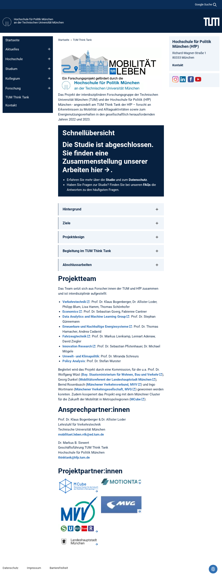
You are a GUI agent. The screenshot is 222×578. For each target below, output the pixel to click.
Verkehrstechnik (74, 302)
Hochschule (14, 59)
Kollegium (12, 79)
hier (97, 170)
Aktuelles (12, 49)
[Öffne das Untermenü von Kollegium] (49, 78)
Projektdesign (73, 237)
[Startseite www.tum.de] (211, 21)
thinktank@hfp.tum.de (74, 457)
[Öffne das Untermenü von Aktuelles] (49, 49)
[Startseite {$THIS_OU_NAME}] (7, 22)
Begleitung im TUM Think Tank (87, 251)
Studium (11, 69)
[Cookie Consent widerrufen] (213, 569)
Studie (110, 180)
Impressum (34, 568)
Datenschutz (138, 180)
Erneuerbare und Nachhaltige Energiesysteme (95, 327)
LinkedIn (183, 79)
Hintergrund (72, 209)
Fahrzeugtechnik (74, 336)
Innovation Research (77, 346)
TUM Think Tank (17, 97)
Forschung (13, 88)
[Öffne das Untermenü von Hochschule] (49, 58)
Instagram (175, 79)
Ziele (66, 223)
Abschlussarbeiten (77, 265)
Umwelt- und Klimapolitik (80, 356)
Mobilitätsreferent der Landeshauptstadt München (116, 379)
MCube (136, 399)
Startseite (12, 40)
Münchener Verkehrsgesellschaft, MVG (103, 389)
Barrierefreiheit (59, 568)
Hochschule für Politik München (33, 19)
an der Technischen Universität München (39, 22)
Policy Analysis (73, 361)
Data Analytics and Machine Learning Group (94, 317)
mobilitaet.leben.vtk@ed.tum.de (81, 434)
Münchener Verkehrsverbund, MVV (112, 384)
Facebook (191, 79)
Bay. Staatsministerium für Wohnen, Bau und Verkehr (120, 375)
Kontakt (11, 105)
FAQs (147, 185)
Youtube (198, 79)
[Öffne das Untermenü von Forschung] (49, 88)
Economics (70, 312)
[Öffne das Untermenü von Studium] (49, 68)
